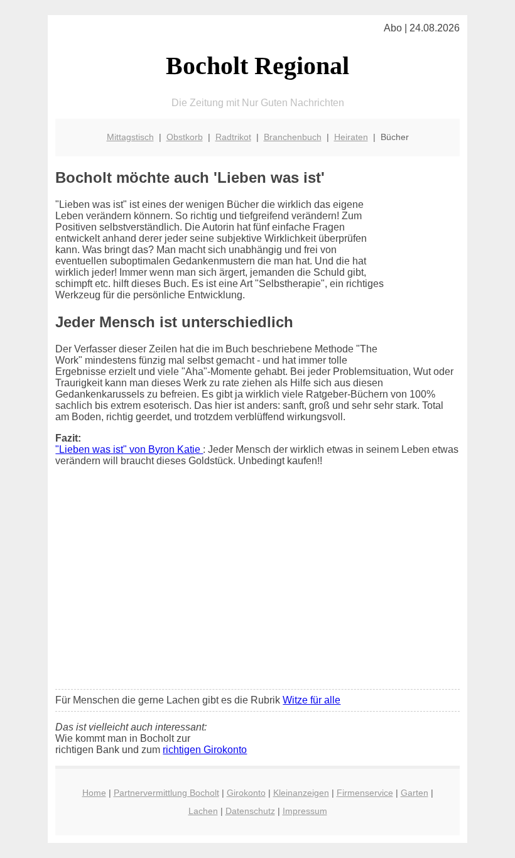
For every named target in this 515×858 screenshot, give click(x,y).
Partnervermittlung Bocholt (166, 793)
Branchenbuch (293, 137)
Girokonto (246, 793)
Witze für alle (311, 700)
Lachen (203, 811)
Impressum (305, 811)
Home (94, 793)
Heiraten (351, 137)
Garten (414, 793)
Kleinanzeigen (301, 793)
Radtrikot (233, 137)
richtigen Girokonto (205, 749)
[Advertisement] (258, 586)
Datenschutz (250, 811)
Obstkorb (184, 137)
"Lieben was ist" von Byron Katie (129, 449)
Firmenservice (365, 793)
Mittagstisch (130, 137)
